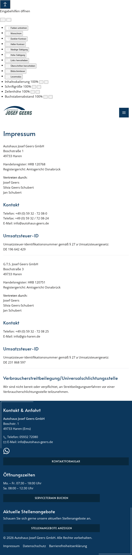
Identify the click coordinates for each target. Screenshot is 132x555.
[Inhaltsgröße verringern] (41, 82)
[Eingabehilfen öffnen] (5, 4)
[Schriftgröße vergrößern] (39, 87)
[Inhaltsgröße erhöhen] (46, 82)
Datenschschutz (34, 546)
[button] (124, 112)
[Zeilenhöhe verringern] (33, 92)
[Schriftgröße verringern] (34, 87)
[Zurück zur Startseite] (17, 112)
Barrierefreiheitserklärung (68, 546)
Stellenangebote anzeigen (51, 528)
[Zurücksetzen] (2, 20)
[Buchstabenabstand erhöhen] (50, 97)
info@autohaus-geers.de (35, 442)
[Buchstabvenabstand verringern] (45, 97)
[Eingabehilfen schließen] (8, 20)
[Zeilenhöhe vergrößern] (38, 92)
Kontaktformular (66, 461)
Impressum (11, 546)
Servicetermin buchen (51, 498)
